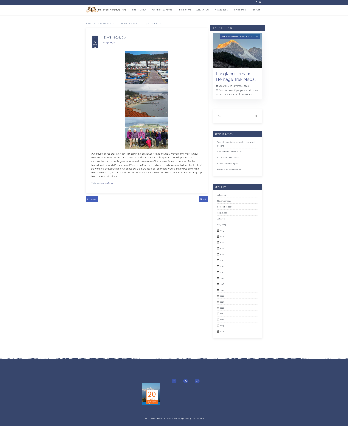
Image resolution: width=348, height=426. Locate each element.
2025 (222, 231)
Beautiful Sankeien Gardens (229, 169)
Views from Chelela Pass (228, 158)
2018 (222, 272)
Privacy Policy (197, 419)
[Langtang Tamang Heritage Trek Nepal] (237, 50)
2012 (222, 308)
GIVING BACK (240, 10)
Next (202, 199)
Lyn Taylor (110, 42)
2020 (222, 260)
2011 (222, 314)
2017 (222, 278)
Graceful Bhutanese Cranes (229, 152)
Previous (92, 199)
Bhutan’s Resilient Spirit (227, 164)
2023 (222, 242)
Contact (255, 10)
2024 (222, 237)
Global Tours (202, 10)
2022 (222, 248)
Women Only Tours (162, 10)
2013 (222, 302)
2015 (222, 290)
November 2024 (224, 201)
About (143, 10)
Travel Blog (221, 10)
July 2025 (221, 195)
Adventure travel (106, 183)
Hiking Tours (184, 10)
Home (133, 10)
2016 (222, 284)
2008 (222, 331)
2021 (222, 254)
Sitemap (186, 419)
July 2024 (221, 219)
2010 (222, 320)
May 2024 (221, 225)
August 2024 (222, 213)
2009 (222, 326)
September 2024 (224, 207)
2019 (222, 266)
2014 (222, 296)
